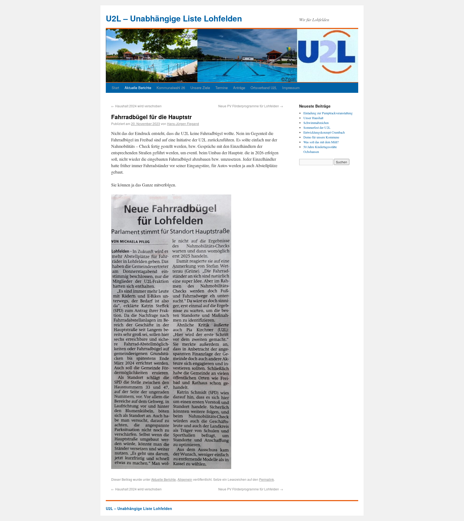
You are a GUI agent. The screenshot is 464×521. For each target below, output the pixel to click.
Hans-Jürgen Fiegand (183, 123)
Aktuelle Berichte (138, 87)
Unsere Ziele (200, 87)
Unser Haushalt (313, 118)
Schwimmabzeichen (316, 122)
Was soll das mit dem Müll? (321, 142)
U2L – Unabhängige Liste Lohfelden (174, 18)
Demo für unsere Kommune (321, 137)
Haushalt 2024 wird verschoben (136, 106)
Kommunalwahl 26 (171, 87)
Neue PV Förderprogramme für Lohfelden (250, 106)
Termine (221, 87)
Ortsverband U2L (264, 87)
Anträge (239, 87)
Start (115, 87)
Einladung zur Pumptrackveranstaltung (328, 113)
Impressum (291, 87)
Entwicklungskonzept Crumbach (324, 132)
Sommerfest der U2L (316, 127)
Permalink (266, 479)
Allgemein (184, 479)
